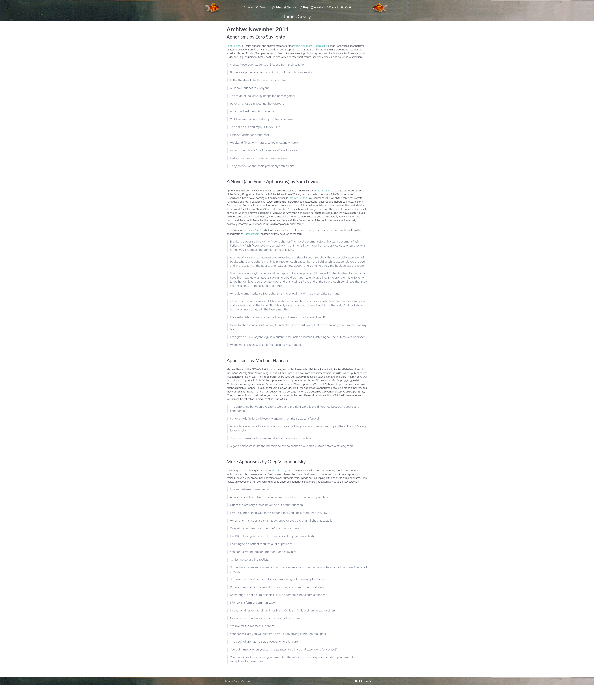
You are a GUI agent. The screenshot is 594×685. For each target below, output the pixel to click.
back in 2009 (279, 470)
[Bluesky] (342, 7)
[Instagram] (347, 7)
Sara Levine (324, 190)
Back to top (361, 680)
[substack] (350, 7)
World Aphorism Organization (310, 45)
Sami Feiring (233, 45)
